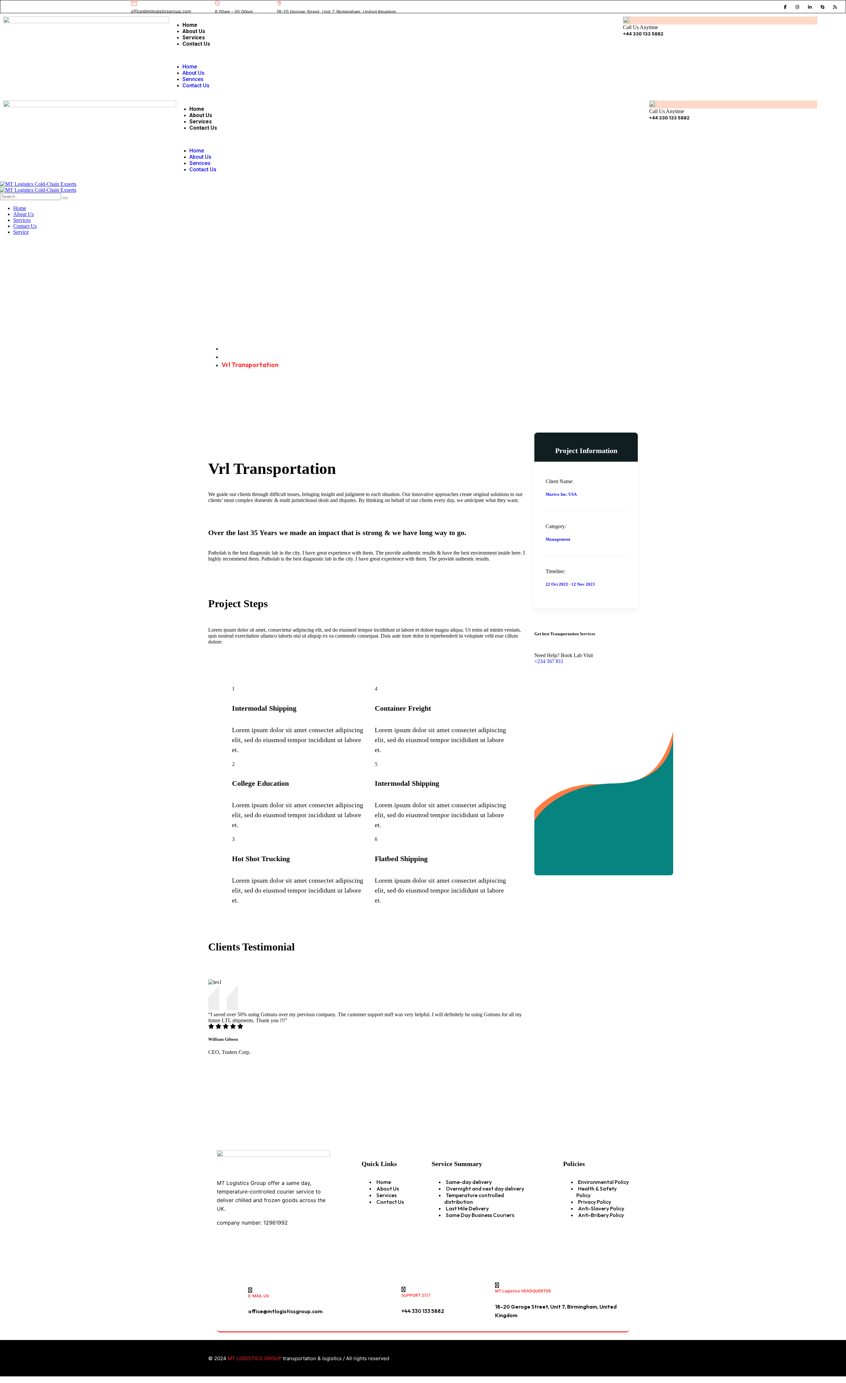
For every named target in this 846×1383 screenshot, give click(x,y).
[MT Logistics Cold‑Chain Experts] (38, 184)
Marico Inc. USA (561, 494)
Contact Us (196, 44)
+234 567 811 (548, 661)
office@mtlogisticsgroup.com (161, 11)
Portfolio (235, 356)
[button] (387, 55)
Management (558, 539)
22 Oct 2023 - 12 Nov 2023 (570, 584)
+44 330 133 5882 (643, 33)
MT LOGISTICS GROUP (255, 1358)
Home (189, 25)
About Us (193, 31)
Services (193, 37)
